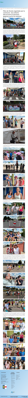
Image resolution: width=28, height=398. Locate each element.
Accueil (1, 8)
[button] (14, 5)
